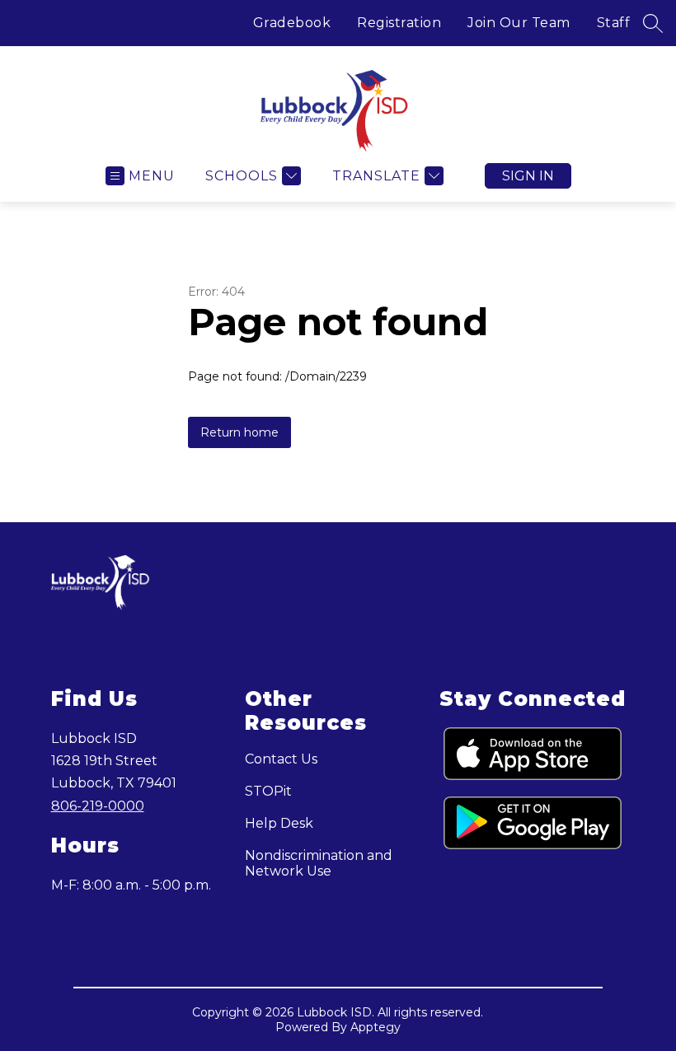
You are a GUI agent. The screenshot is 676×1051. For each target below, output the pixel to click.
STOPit (268, 791)
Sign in (528, 176)
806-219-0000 (97, 806)
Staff (614, 22)
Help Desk (279, 823)
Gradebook (292, 22)
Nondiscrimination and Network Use (318, 863)
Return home (239, 432)
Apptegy (375, 1027)
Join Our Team (518, 22)
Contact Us (281, 759)
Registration (399, 22)
